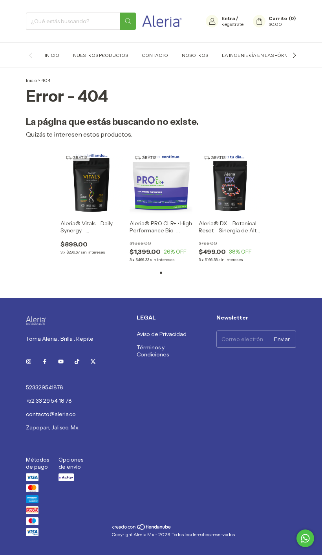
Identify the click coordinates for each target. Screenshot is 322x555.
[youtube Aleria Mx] (61, 361)
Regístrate (232, 24)
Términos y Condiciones (153, 351)
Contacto (155, 55)
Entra (228, 18)
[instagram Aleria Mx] (28, 361)
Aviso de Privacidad (162, 334)
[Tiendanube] (142, 528)
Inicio (52, 55)
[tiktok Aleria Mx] (77, 361)
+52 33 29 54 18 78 (49, 400)
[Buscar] (128, 21)
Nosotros (195, 55)
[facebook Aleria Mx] (45, 361)
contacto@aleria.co (51, 414)
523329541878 (44, 387)
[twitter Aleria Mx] (93, 361)
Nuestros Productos (100, 55)
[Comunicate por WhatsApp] (305, 538)
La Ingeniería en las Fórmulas (261, 55)
